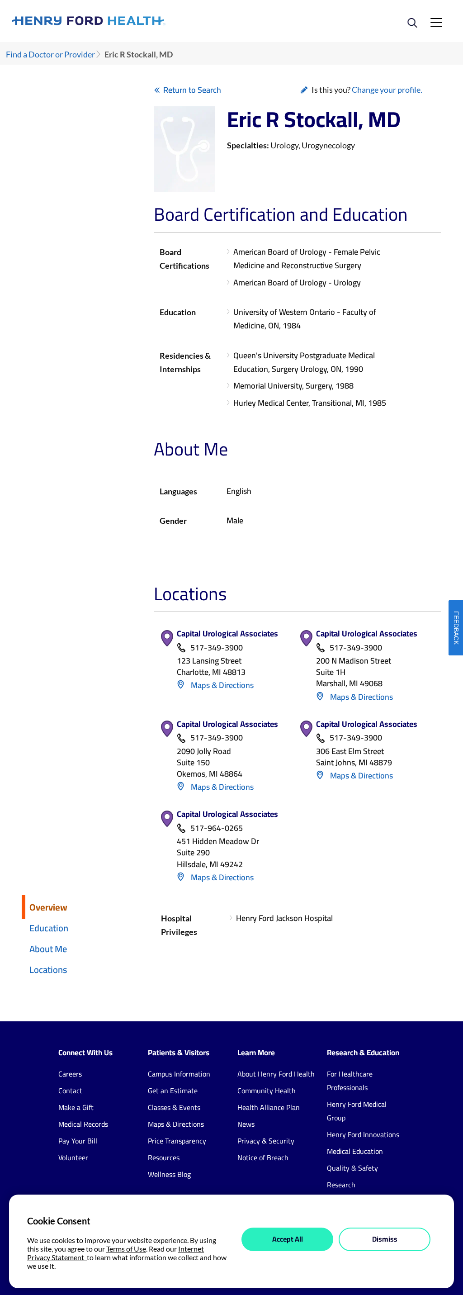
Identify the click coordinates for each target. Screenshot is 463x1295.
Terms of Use (126, 1248)
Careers (70, 1074)
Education (48, 928)
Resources (164, 1157)
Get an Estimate (173, 1090)
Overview (48, 907)
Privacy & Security (265, 1141)
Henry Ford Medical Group (357, 1110)
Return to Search (192, 89)
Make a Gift (76, 1107)
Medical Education (355, 1151)
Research (341, 1184)
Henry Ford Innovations (363, 1134)
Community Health (266, 1090)
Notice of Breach (262, 1157)
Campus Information (179, 1074)
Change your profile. (387, 90)
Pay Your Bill (77, 1141)
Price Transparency (177, 1141)
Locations (48, 969)
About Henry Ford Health (276, 1074)
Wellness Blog (169, 1174)
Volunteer (73, 1157)
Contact (70, 1090)
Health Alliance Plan (268, 1107)
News (246, 1124)
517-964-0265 (216, 828)
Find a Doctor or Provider (50, 54)
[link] (122, 20)
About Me (48, 949)
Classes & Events (174, 1107)
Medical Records (83, 1124)
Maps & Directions (221, 685)
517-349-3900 (216, 648)
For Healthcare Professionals (350, 1080)
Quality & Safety (352, 1168)
